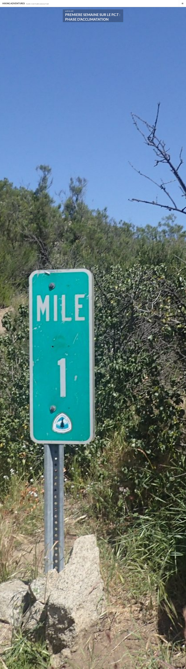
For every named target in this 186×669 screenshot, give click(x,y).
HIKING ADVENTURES (13, 3)
